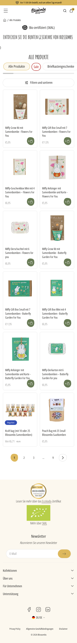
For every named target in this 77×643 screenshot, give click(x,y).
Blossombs (42, 634)
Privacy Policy (14, 628)
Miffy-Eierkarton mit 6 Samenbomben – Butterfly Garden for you (55, 374)
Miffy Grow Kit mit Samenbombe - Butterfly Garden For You (54, 253)
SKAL (44, 523)
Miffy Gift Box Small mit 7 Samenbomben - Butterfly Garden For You (18, 313)
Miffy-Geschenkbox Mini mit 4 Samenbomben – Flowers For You (20, 192)
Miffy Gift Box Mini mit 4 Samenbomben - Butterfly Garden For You (55, 313)
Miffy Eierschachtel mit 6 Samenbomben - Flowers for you (19, 253)
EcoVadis (46, 501)
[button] (6, 11)
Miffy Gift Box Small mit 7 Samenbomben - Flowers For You (56, 132)
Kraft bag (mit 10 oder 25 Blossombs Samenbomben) (18, 433)
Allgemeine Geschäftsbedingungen (39, 628)
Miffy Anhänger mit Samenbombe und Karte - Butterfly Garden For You (18, 374)
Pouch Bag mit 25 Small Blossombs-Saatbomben (54, 433)
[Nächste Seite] (63, 458)
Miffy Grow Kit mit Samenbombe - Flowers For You (18, 132)
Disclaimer (63, 628)
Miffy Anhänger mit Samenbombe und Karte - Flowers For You (55, 192)
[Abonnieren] (64, 553)
